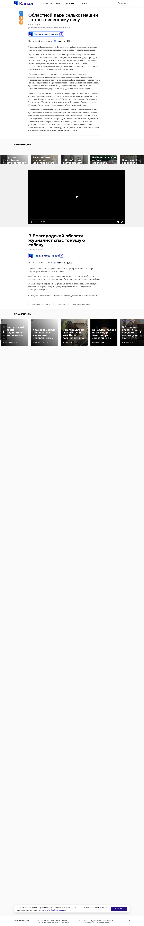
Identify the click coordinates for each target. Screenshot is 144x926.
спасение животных (81, 304)
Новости (47, 3)
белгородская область (41, 304)
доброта (61, 304)
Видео (59, 3)
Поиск (124, 3)
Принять (119, 909)
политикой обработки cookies (52, 910)
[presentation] (3, 332)
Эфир (84, 3)
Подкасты (72, 3)
